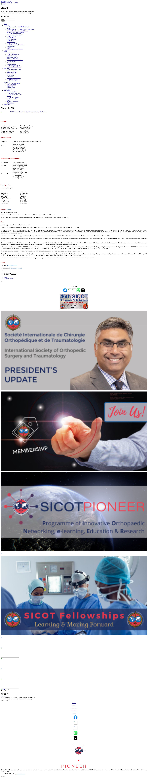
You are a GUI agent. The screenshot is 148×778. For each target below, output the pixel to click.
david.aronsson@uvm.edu (15, 268)
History (8, 28)
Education (6, 68)
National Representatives (16, 33)
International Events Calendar (14, 67)
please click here (21, 773)
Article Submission (14, 97)
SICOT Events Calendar (13, 54)
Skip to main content (6, 1)
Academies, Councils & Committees (15, 32)
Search (2, 19)
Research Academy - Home (13, 83)
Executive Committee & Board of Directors (17, 31)
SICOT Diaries (10, 103)
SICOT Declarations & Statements (15, 44)
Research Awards (11, 86)
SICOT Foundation (11, 39)
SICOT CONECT (11, 36)
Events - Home (10, 53)
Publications (7, 90)
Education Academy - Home (14, 69)
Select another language (6, 2)
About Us (6, 25)
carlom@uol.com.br (12, 265)
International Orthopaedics (13, 93)
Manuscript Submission (15, 94)
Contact (9, 47)
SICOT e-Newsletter (12, 98)
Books (8, 100)
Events (5, 51)
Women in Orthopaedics (13, 101)
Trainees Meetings (11, 64)
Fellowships (10, 76)
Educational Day (11, 75)
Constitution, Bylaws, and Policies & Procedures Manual (20, 29)
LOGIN (16, 2)
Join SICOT (7, 50)
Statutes (9, 209)
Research (6, 82)
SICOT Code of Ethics (12, 43)
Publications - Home (12, 91)
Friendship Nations (11, 37)
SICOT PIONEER (11, 71)
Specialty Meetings (11, 61)
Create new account (8, 278)
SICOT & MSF (10, 40)
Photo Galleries (10, 46)
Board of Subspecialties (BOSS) (15, 35)
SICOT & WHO (11, 42)
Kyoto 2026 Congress (12, 57)
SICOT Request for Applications (15, 49)
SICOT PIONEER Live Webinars (15, 60)
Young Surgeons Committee (14, 78)
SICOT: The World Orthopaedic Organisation (18, 26)
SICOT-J (9, 96)
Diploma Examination (12, 72)
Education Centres (11, 73)
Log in (5, 277)
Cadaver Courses (11, 62)
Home (5, 24)
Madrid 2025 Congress (12, 58)
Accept (2, 776)
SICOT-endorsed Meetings (13, 65)
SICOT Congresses (11, 55)
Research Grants (11, 87)
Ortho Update (7, 104)
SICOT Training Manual (13, 80)
